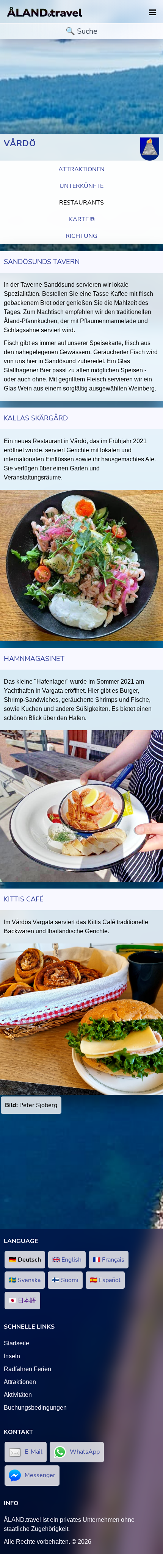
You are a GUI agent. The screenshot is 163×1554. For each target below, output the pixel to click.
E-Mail (33, 1452)
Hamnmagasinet (34, 658)
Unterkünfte (81, 186)
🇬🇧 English (67, 1260)
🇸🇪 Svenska (25, 1280)
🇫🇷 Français (108, 1260)
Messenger (40, 1475)
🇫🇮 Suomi (65, 1280)
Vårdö (20, 143)
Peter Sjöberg (31, 1105)
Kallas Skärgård (36, 418)
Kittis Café (24, 899)
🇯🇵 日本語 (22, 1300)
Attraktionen (81, 169)
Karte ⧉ (81, 219)
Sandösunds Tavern (42, 261)
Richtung (81, 236)
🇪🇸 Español (105, 1280)
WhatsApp (85, 1452)
